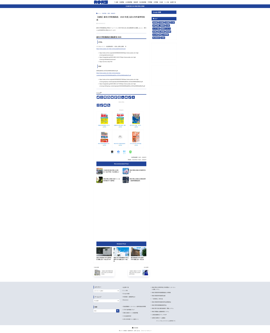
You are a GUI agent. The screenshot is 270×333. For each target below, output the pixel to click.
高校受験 (135, 159)
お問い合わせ (137, 330)
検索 (117, 2)
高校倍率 (136, 2)
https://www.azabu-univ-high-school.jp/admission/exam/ (111, 48)
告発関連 (122, 2)
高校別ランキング (165, 28)
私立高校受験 (143, 2)
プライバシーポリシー (146, 330)
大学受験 (156, 2)
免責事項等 (130, 330)
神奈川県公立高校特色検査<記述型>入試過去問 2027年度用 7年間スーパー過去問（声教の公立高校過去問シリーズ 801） (120, 143)
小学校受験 (165, 34)
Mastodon (125, 300)
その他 (172, 22)
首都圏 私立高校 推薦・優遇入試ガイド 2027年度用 (120, 125)
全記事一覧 (173, 2)
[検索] (117, 310)
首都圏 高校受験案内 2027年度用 (104, 125)
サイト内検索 (123, 330)
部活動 (154, 31)
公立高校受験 (128, 2)
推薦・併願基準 (142, 157)
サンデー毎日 (156, 28)
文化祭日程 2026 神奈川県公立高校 (135, 6)
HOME (136, 328)
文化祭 (161, 2)
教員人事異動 (161, 31)
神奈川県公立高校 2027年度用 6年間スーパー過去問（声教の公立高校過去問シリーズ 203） (136, 125)
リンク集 (166, 2)
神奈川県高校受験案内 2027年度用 (104, 143)
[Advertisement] (121, 196)
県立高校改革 (156, 37)
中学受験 (150, 2)
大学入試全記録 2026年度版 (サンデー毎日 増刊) (136, 143)
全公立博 (155, 34)
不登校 (163, 37)
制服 (160, 34)
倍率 (154, 25)
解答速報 (168, 31)
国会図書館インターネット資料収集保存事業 (134, 306)
